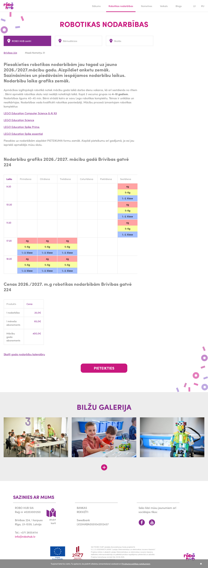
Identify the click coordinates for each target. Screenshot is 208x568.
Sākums (96, 6)
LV (194, 6)
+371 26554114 (29, 532)
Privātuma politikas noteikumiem (136, 563)
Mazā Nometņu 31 (35, 52)
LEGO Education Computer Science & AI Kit (30, 113)
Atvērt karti (52, 521)
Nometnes (146, 6)
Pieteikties (104, 368)
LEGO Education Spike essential (23, 134)
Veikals (164, 6)
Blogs (179, 6)
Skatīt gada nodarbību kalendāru (24, 354)
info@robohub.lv (25, 536)
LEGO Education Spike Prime (21, 127)
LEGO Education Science (19, 120)
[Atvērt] (104, 467)
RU (202, 6)
